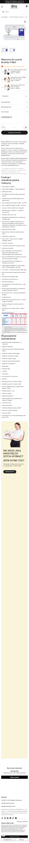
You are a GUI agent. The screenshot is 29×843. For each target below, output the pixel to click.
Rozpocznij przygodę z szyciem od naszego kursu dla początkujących (14, 1)
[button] (26, 6)
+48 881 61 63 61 (5, 803)
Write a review (14, 777)
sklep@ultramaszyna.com (8, 806)
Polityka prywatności (22, 821)
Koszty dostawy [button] (5, 102)
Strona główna (4, 17)
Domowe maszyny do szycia (16, 17)
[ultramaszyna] (14, 6)
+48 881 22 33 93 (6, 800)
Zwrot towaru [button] (5, 112)
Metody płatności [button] (6, 107)
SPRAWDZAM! (9, 472)
